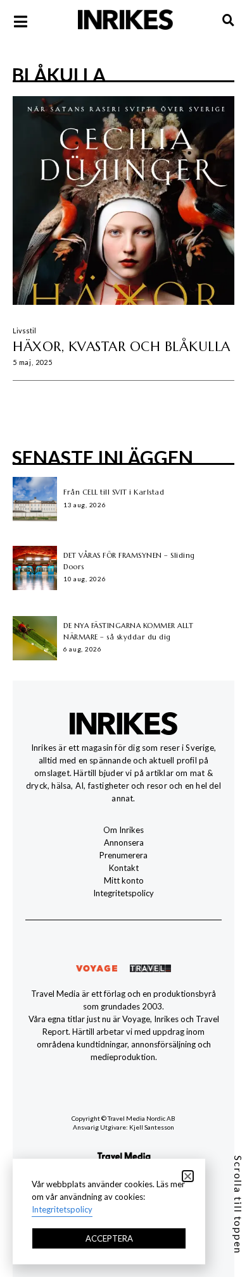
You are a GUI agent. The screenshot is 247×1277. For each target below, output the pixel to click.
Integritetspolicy (123, 893)
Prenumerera (123, 855)
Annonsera (124, 842)
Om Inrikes (123, 830)
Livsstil (24, 330)
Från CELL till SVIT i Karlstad (113, 492)
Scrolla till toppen (238, 1205)
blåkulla (59, 74)
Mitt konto (124, 880)
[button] (188, 1176)
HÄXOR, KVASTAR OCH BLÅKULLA (122, 346)
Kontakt (124, 868)
